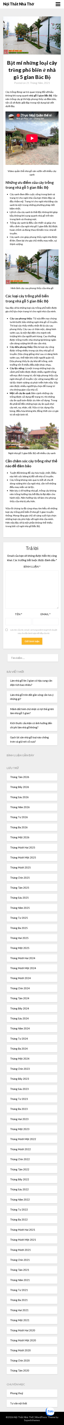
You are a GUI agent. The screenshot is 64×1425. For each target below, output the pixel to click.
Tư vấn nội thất (18, 1403)
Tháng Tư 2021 (19, 1289)
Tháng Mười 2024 (20, 978)
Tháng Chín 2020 (20, 1360)
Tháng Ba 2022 (19, 1219)
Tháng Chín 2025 (20, 877)
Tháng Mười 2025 (20, 867)
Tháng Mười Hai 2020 (22, 1330)
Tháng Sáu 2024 (19, 1018)
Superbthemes (32, 1420)
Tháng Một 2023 (19, 1129)
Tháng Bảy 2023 (19, 1078)
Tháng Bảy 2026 (19, 786)
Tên (18, 614)
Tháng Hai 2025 (19, 937)
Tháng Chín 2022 (20, 1159)
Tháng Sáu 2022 (19, 1189)
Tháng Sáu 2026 (19, 797)
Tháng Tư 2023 (19, 1098)
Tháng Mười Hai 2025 (22, 847)
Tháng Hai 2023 (19, 1119)
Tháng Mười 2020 (20, 1350)
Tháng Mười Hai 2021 (22, 1229)
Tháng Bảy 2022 (19, 1179)
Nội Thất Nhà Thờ (18, 4)
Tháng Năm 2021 (20, 1280)
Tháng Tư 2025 (19, 917)
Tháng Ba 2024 (19, 1048)
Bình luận (32, 566)
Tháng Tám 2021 (19, 1269)
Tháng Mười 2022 (20, 1149)
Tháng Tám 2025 (19, 887)
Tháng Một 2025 (19, 947)
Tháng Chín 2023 (20, 1068)
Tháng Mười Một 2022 (23, 1139)
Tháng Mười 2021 (20, 1249)
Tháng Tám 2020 (19, 1370)
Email (45, 614)
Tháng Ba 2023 (19, 1108)
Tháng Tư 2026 (19, 817)
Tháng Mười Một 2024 (23, 968)
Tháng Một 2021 (19, 1320)
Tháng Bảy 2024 (19, 1008)
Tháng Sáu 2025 (19, 897)
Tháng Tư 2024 (19, 1038)
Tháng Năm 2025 (20, 907)
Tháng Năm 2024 (20, 1028)
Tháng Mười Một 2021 (23, 1239)
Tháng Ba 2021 (19, 1299)
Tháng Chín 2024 (20, 988)
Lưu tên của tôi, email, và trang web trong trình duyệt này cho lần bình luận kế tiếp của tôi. (33, 631)
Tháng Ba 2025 (19, 927)
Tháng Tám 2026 (19, 776)
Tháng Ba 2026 (19, 827)
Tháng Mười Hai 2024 (22, 958)
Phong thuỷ (16, 1393)
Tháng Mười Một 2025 (23, 857)
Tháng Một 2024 (19, 1058)
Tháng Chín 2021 (20, 1259)
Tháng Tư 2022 (19, 1209)
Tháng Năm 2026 (20, 807)
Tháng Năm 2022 (20, 1199)
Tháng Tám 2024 (19, 998)
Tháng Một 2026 (19, 837)
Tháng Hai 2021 (19, 1310)
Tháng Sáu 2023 (19, 1088)
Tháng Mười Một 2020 (23, 1340)
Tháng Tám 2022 (19, 1169)
